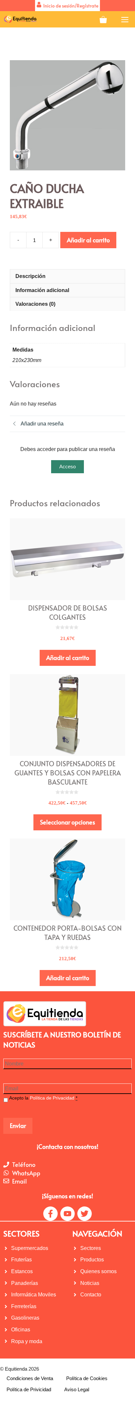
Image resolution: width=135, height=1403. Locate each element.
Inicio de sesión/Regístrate (69, 6)
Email (19, 1181)
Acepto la (43, 1097)
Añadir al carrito (88, 240)
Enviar (18, 1125)
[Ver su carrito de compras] (103, 19)
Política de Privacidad (52, 1097)
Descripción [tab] (30, 276)
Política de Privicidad (29, 1389)
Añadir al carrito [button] (67, 657)
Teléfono (23, 1164)
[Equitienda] (19, 19)
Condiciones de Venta (30, 1378)
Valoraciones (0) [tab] (35, 304)
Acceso (67, 466)
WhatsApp (26, 1173)
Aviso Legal (76, 1389)
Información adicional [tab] (42, 290)
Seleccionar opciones (67, 822)
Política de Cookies (86, 1378)
